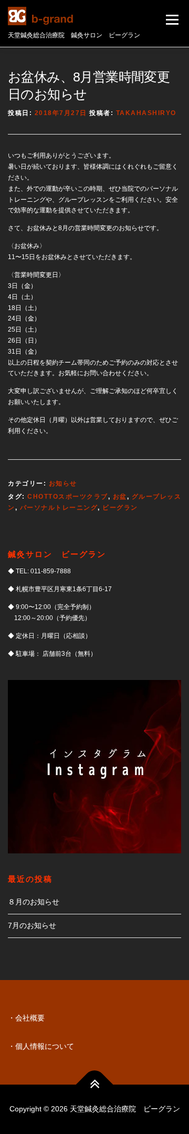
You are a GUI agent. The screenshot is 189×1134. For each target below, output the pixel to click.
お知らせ (63, 483)
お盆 (120, 496)
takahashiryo (146, 113)
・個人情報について (41, 1046)
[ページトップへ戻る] (94, 1085)
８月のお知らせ (33, 902)
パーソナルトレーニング (59, 507)
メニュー (172, 19)
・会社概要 (26, 1018)
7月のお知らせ (32, 925)
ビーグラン (120, 507)
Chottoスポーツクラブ (67, 496)
